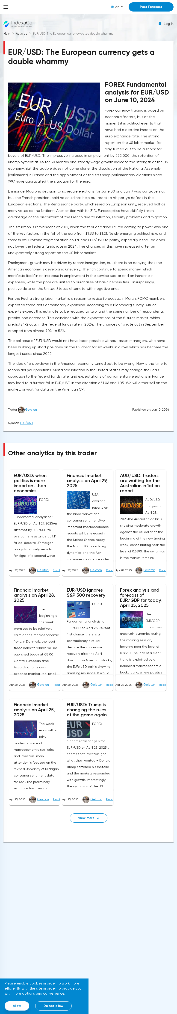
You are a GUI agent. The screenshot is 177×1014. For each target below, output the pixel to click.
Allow (17, 1006)
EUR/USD (26, 423)
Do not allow (53, 1006)
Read (56, 570)
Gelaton (31, 409)
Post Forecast (151, 7)
